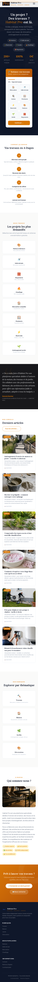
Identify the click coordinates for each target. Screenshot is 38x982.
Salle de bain (24, 88)
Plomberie (25, 97)
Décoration (5, 934)
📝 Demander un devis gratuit (19, 886)
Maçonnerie (24, 115)
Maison (4, 929)
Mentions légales (7, 964)
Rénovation (13, 88)
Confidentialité (6, 967)
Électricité (13, 106)
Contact (4, 962)
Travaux (4, 926)
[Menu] (34, 3)
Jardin (13, 115)
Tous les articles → (11, 429)
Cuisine (13, 97)
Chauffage (5, 952)
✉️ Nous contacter (19, 892)
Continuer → (19, 123)
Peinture (24, 106)
